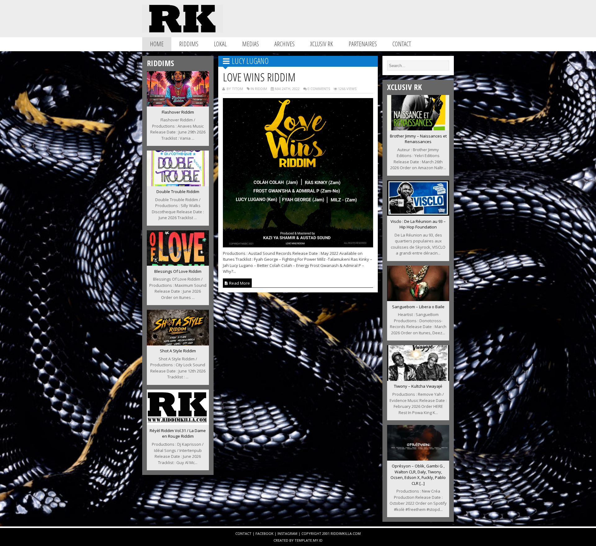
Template (303, 540)
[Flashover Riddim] (178, 105)
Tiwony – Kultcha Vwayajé (418, 386)
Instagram (287, 533)
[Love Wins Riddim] (298, 245)
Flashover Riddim (178, 112)
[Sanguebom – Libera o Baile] (418, 299)
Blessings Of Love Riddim (177, 271)
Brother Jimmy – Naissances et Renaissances (418, 139)
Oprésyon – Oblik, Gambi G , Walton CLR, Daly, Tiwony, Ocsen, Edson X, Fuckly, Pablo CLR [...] (418, 474)
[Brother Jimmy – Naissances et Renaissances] (418, 128)
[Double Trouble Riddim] (178, 184)
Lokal (220, 44)
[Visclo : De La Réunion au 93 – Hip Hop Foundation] (418, 214)
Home (157, 44)
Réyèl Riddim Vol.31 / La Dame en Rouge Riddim (178, 433)
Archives (284, 44)
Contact (401, 44)
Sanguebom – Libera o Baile (418, 306)
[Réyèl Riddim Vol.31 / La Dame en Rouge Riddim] (178, 423)
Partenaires (363, 44)
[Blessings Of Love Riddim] (178, 264)
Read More (239, 283)
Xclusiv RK (321, 44)
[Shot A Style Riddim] (178, 344)
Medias (250, 44)
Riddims (188, 44)
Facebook (264, 533)
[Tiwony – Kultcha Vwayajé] (418, 379)
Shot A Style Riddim (178, 351)
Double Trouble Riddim (177, 191)
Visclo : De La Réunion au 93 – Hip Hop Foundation (418, 224)
